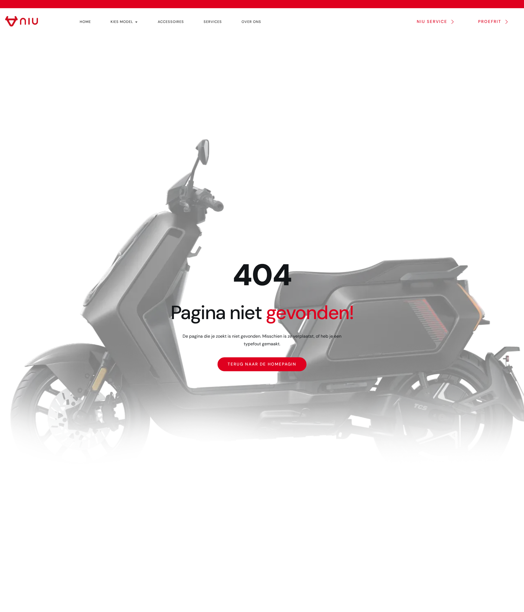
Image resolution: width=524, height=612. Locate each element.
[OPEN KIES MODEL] (136, 22)
